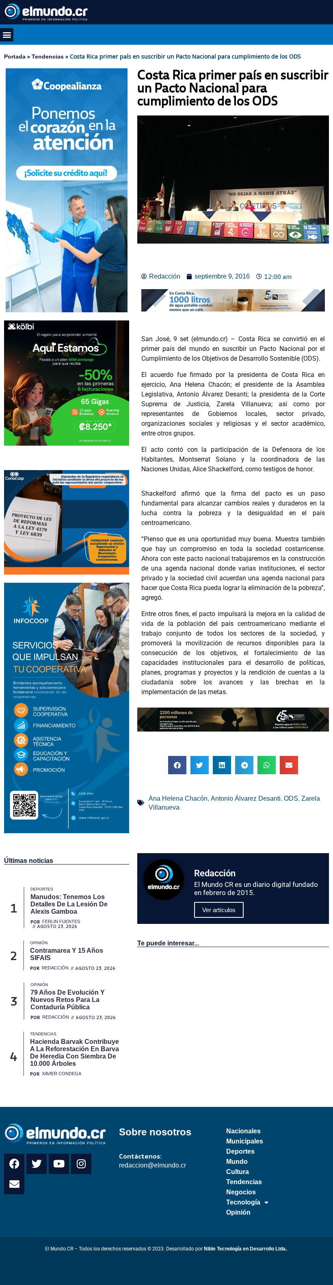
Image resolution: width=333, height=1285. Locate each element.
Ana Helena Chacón (178, 798)
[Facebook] (14, 1164)
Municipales (244, 1141)
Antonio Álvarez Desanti (246, 798)
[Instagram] (81, 1164)
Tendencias (48, 56)
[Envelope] (14, 1184)
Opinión (238, 1212)
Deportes (240, 1151)
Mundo (237, 1161)
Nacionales (243, 1131)
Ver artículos (219, 909)
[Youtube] (59, 1164)
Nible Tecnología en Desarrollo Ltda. (245, 1249)
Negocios (241, 1192)
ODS (291, 798)
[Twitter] (36, 1164)
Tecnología (243, 1202)
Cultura (237, 1171)
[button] (6, 34)
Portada (15, 56)
